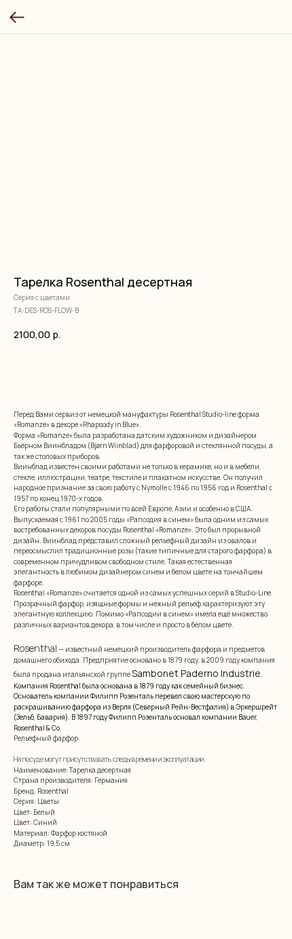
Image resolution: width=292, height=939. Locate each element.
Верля (121, 707)
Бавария (51, 717)
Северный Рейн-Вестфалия (180, 707)
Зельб (25, 717)
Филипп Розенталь (121, 696)
